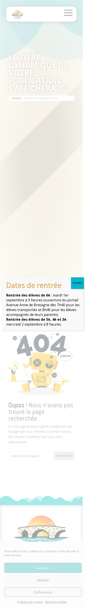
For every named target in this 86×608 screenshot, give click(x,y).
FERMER (77, 283)
